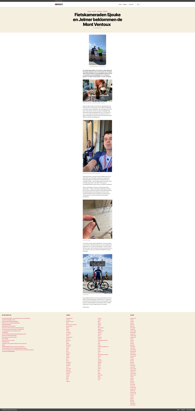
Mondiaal (99, 324)
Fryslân (94, 11)
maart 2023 (132, 382)
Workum (99, 378)
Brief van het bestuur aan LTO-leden (8, 340)
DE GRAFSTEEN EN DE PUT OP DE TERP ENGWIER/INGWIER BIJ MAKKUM (14, 348)
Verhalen (105, 11)
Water (99, 370)
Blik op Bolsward (69, 326)
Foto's (67, 359)
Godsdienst (68, 365)
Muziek (99, 326)
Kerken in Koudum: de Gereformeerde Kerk (9, 337)
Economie (68, 346)
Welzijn (99, 373)
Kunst (67, 379)
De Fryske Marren (69, 337)
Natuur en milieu (101, 327)
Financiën (68, 357)
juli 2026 (132, 319)
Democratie (68, 340)
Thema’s (125, 4)
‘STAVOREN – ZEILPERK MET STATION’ (8, 319)
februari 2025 (132, 346)
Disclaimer (183, 409)
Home (120, 4)
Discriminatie (68, 345)
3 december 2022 (98, 27)
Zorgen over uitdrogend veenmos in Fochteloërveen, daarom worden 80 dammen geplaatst (18, 349)
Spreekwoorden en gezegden (103, 354)
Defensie (67, 338)
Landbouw (68, 381)
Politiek (99, 345)
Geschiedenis (68, 362)
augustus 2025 (133, 337)
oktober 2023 (132, 371)
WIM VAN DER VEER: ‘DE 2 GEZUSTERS (8, 326)
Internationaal (68, 371)
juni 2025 (132, 340)
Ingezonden (68, 370)
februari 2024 (132, 365)
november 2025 (133, 332)
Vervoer (99, 367)
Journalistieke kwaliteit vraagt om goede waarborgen (11, 330)
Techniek (99, 359)
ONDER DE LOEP (101, 330)
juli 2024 (132, 357)
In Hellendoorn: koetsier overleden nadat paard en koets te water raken (14, 343)
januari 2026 (132, 329)
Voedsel (99, 368)
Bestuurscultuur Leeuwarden (71, 324)
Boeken (67, 327)
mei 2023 (132, 379)
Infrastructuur (68, 368)
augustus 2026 (133, 318)
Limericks (99, 318)
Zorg (99, 379)
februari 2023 (132, 384)
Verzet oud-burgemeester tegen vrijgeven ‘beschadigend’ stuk (13, 329)
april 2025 (132, 343)
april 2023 (132, 381)
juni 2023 (132, 378)
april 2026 (132, 324)
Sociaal (99, 351)
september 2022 (133, 392)
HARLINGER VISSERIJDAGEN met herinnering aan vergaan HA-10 (13, 346)
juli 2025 (131, 338)
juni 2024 (132, 359)
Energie (67, 348)
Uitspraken (100, 360)
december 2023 (133, 368)
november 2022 (133, 389)
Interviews (99, 11)
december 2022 (133, 387)
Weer (99, 371)
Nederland (100, 329)
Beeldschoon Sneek (69, 321)
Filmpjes (67, 354)
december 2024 (133, 349)
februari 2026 (132, 327)
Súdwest (99, 356)
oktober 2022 (132, 390)
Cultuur (67, 335)
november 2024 (133, 351)
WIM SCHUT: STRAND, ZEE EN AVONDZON (9, 335)
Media (99, 321)
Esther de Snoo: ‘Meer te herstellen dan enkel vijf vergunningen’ (13, 327)
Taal (98, 357)
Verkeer (99, 365)
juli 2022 (131, 395)
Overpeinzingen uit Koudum (103, 340)
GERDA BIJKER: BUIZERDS (6, 324)
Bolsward (68, 329)
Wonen (99, 376)
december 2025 (133, 330)
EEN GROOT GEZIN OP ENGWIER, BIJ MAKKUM (10, 321)
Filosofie (67, 356)
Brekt (6, 409)
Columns (67, 330)
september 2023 (133, 373)
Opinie (99, 335)
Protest (99, 348)
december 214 (132, 404)
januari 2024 (132, 367)
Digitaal (67, 343)
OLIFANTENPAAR (5, 332)
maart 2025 (132, 345)
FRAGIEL (3, 345)
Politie (99, 343)
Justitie (67, 376)
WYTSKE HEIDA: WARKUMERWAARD (8, 351)
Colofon (131, 4)
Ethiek (67, 349)
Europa (89, 11)
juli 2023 (131, 376)
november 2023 (133, 370)
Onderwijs (99, 332)
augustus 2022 (133, 393)
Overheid (99, 338)
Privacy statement (190, 409)
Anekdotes (68, 319)
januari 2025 (132, 348)
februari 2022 (132, 403)
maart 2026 (132, 326)
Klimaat (67, 378)
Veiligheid (99, 362)
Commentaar (68, 332)
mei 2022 (132, 398)
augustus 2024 (133, 356)
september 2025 (133, 335)
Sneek (99, 349)
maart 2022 (132, 401)
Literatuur (99, 319)
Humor (67, 367)
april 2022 (132, 400)
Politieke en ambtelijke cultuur (103, 346)
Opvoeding (100, 337)
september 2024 (133, 354)
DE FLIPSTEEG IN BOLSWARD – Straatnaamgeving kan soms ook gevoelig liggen (16, 318)
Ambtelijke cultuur (69, 318)
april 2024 (132, 362)
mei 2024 (132, 360)
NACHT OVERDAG (5, 338)
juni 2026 (132, 321)
